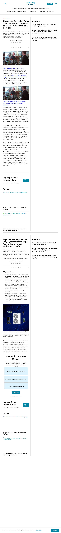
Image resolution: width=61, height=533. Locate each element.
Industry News (50, 11)
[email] (20, 47)
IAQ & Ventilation (32, 11)
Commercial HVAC (21, 11)
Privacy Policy (38, 530)
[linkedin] (13, 47)
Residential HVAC (11, 11)
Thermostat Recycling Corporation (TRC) (13, 68)
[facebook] (11, 47)
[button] (4, 4)
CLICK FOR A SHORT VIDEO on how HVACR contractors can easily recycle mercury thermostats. (14, 103)
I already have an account (16, 396)
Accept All (55, 530)
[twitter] (16, 47)
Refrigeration (41, 11)
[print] (28, 47)
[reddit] (18, 47)
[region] (30, 530)
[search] (6, 4)
